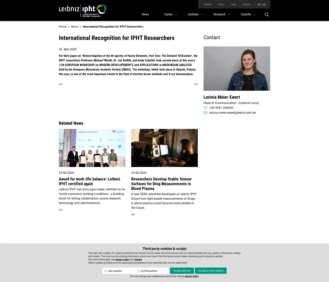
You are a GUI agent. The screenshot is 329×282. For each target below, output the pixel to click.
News (145, 14)
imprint (138, 259)
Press (221, 4)
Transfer (246, 14)
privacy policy (122, 259)
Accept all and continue (210, 270)
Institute (193, 14)
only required (114, 270)
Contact (247, 4)
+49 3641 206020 (221, 108)
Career (168, 14)
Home (63, 26)
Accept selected (182, 270)
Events (208, 4)
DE (259, 4)
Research (219, 14)
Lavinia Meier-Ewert (222, 97)
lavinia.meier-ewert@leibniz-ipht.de (232, 112)
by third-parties (149, 270)
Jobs (233, 4)
